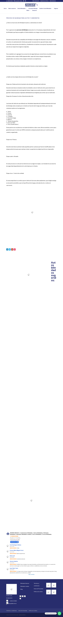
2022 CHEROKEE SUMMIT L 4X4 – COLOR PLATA (53, 287)
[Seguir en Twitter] (10, 249)
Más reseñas (31, 574)
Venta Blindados (21, 8)
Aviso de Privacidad (38, 588)
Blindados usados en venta (16, 408)
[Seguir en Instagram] (15, 249)
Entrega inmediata (25, 348)
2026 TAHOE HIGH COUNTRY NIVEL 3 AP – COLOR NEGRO (18, 466)
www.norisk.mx (22, 614)
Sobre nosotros (12, 8)
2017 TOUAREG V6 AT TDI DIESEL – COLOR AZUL (16, 406)
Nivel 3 (34, 348)
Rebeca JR (12, 556)
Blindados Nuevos (24, 583)
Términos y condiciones (11, 610)
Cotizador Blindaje (33, 8)
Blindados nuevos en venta (16, 468)
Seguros (56, 8)
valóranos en (14, 542)
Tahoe (33, 468)
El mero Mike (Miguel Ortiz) (16, 550)
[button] (59, 613)
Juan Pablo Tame (14, 568)
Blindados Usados (24, 586)
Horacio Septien (14, 561)
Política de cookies (38, 591)
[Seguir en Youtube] (12, 249)
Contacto (34, 10)
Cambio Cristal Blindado (45, 8)
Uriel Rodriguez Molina (15, 545)
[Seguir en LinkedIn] (7, 249)
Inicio (5, 8)
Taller (27, 10)
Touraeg (40, 348)
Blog (21, 589)
